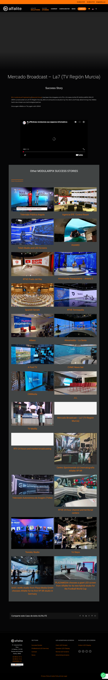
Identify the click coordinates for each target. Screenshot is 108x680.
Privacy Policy (45, 676)
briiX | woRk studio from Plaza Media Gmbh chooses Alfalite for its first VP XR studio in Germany (32, 591)
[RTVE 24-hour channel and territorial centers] (75, 491)
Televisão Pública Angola (32, 214)
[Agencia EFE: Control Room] (75, 199)
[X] (83, 616)
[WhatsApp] (89, 616)
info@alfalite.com (100, 2)
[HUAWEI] (75, 230)
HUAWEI (75, 245)
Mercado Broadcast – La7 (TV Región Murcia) (75, 419)
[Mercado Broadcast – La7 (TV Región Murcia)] (75, 408)
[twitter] (83, 651)
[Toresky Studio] (32, 533)
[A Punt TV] (32, 354)
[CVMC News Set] (75, 354)
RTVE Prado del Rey (32, 279)
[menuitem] (89, 8)
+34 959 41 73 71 (81, 2)
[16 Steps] (75, 533)
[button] (96, 8)
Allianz (32, 340)
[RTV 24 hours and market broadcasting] (32, 439)
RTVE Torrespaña (75, 309)
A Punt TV (32, 367)
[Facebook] (80, 616)
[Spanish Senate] (32, 295)
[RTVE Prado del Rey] (32, 264)
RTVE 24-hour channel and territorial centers (75, 511)
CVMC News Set (75, 367)
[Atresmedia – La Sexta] (75, 325)
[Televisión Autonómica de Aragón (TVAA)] (32, 485)
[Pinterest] (92, 616)
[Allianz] (32, 325)
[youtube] (86, 651)
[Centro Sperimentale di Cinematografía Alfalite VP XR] (75, 448)
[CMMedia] (32, 381)
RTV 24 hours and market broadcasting (32, 448)
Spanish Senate (32, 309)
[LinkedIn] (86, 616)
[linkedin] (90, 651)
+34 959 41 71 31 (91, 2)
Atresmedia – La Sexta (75, 340)
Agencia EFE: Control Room (75, 214)
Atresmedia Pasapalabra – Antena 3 (75, 278)
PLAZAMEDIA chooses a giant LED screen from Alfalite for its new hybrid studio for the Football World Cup (75, 585)
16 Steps (75, 552)
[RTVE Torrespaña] (75, 295)
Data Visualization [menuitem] (17, 181)
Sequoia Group (37, 97)
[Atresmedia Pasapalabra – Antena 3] (75, 263)
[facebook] (79, 651)
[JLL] (75, 383)
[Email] (95, 616)
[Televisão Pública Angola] (32, 199)
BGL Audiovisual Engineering (21, 97)
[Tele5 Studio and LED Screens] (32, 232)
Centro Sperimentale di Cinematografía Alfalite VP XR (75, 469)
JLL (75, 397)
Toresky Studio (32, 552)
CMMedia (32, 394)
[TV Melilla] (32, 414)
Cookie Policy (55, 676)
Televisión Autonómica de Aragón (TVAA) (32, 498)
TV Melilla (32, 428)
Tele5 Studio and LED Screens (32, 248)
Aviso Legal (63, 676)
